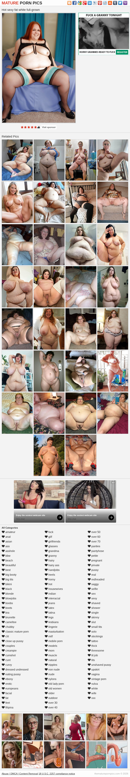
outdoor (53, 698)
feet (7, 702)
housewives (55, 588)
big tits (9, 579)
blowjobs (10, 598)
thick (94, 645)
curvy (8, 664)
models (52, 645)
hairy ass (53, 565)
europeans (11, 688)
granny (52, 555)
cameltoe (10, 622)
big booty (10, 574)
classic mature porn (17, 631)
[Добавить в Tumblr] (115, 3)
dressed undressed (16, 669)
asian (8, 541)
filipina (9, 707)
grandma (53, 551)
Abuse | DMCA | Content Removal (20, 773)
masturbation (56, 631)
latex (51, 607)
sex (93, 593)
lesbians (53, 622)
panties (95, 546)
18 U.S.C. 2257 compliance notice (57, 773)
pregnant (96, 560)
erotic (8, 683)
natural (52, 660)
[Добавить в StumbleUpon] (110, 3)
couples (10, 645)
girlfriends (54, 541)
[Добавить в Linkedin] (90, 3)
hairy (51, 560)
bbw (7, 555)
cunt (7, 660)
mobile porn (55, 641)
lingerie (52, 626)
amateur (10, 532)
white (94, 688)
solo (93, 631)
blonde (9, 593)
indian (52, 593)
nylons (52, 679)
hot (50, 584)
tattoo (94, 641)
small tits (96, 626)
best (7, 570)
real (93, 574)
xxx (93, 698)
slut (93, 622)
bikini (8, 584)
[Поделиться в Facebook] (74, 3)
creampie (11, 650)
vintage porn (98, 679)
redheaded (97, 579)
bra (7, 612)
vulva (94, 683)
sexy (94, 598)
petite (94, 555)
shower (95, 607)
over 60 (95, 536)
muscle (52, 655)
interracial (54, 598)
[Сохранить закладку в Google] (80, 3)
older (51, 693)
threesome (97, 650)
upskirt (95, 669)
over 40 (52, 707)
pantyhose (97, 551)
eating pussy (13, 674)
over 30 (52, 702)
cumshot (10, 655)
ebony (9, 679)
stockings (97, 636)
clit (7, 636)
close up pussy (14, 641)
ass (7, 546)
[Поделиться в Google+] (85, 3)
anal (8, 536)
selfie (94, 588)
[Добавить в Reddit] (105, 3)
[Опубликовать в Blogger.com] (69, 3)
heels (51, 574)
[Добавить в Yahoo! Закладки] (125, 3)
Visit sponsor (49, 127)
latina (51, 612)
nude (51, 674)
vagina (95, 674)
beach (9, 560)
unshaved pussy (101, 664)
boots (8, 607)
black (8, 588)
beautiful (10, 565)
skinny (95, 617)
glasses (53, 546)
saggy (95, 584)
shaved (95, 603)
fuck (50, 532)
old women (55, 688)
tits (93, 660)
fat (6, 698)
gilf (50, 536)
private (95, 565)
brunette (10, 617)
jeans (51, 603)
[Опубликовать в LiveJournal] (95, 3)
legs (50, 617)
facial (8, 693)
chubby (9, 626)
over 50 (95, 532)
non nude (54, 669)
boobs (9, 603)
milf (50, 636)
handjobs (54, 570)
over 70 (95, 541)
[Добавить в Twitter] (120, 3)
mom (51, 650)
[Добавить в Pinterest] (100, 3)
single (95, 612)
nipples (52, 664)
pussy (95, 570)
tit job (94, 655)
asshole (10, 551)
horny (51, 579)
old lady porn (56, 683)
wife (93, 693)
